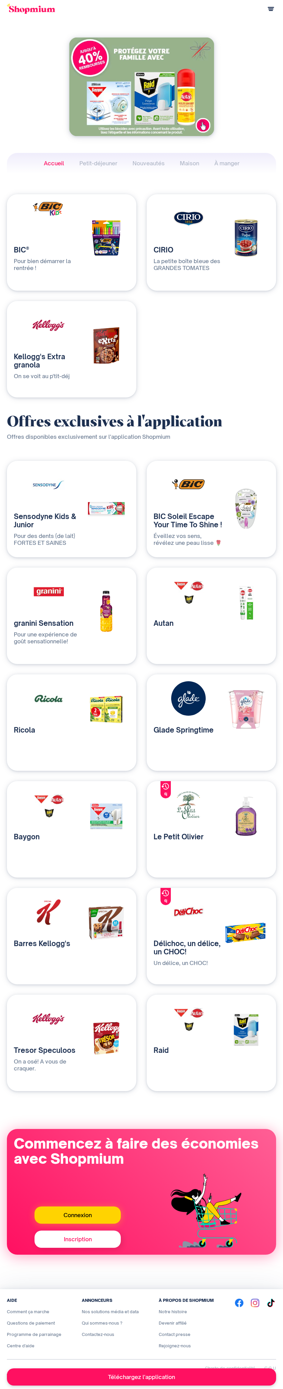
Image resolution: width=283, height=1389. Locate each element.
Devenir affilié (173, 1323)
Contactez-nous (98, 1334)
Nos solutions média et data (110, 1311)
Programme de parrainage (34, 1334)
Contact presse (175, 1334)
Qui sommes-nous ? (102, 1323)
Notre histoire (173, 1311)
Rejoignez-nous (175, 1345)
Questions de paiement (31, 1323)
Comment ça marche (28, 1311)
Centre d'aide (21, 1345)
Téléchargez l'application (141, 1377)
